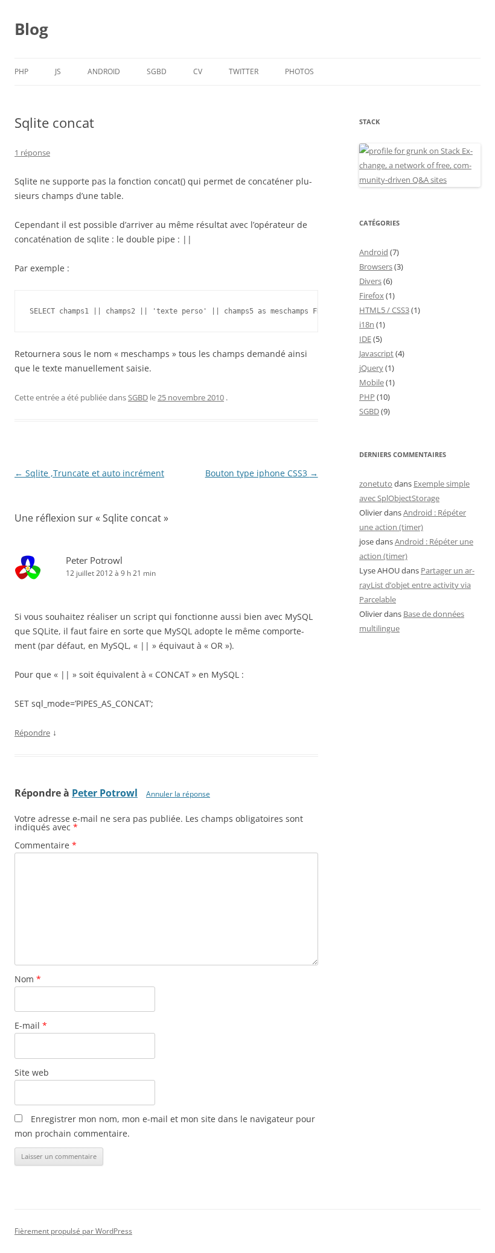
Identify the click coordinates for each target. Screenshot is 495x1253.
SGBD (157, 71)
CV (197, 71)
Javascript (376, 353)
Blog (31, 29)
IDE (365, 338)
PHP (21, 71)
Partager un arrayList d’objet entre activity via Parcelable (416, 585)
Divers (370, 281)
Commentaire (45, 845)
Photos (299, 71)
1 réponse (32, 152)
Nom (27, 979)
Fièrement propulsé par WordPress (73, 1231)
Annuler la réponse (178, 794)
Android (104, 71)
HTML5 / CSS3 (384, 310)
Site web (31, 1072)
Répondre (32, 732)
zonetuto (375, 483)
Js (58, 71)
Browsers (375, 266)
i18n (366, 324)
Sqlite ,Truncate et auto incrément (89, 473)
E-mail (30, 1025)
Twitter (243, 71)
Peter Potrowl (94, 560)
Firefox (371, 295)
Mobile (371, 382)
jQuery (371, 367)
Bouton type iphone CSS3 (261, 473)
